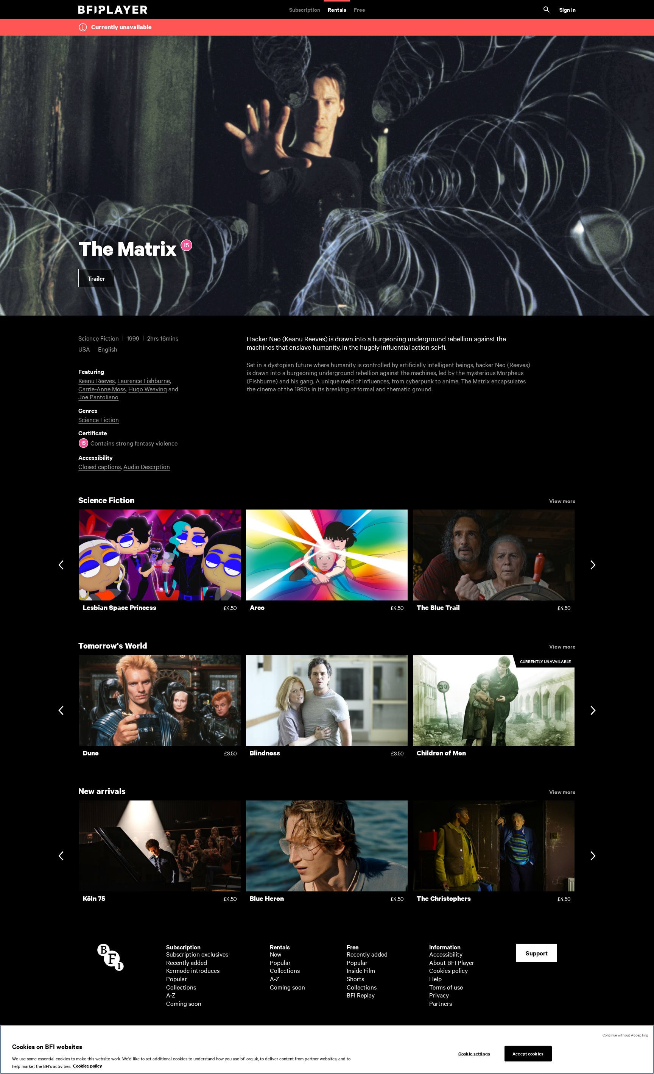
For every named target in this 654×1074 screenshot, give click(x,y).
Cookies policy (448, 970)
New (275, 954)
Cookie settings (474, 1053)
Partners (440, 1003)
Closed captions (99, 466)
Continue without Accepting (625, 1035)
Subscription (304, 9)
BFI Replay (361, 995)
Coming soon (183, 1003)
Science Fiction (98, 419)
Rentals (337, 9)
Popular (176, 978)
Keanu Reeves (96, 380)
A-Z (171, 995)
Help (435, 978)
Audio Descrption (146, 466)
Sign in (567, 9)
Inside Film (361, 970)
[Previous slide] (60, 565)
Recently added (186, 962)
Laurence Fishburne (143, 380)
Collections (181, 987)
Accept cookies (527, 1053)
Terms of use (446, 987)
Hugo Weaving (147, 389)
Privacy (439, 995)
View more (562, 500)
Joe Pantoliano (98, 396)
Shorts (355, 978)
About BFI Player (451, 962)
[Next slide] (593, 565)
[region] (327, 1049)
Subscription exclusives (197, 954)
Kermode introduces (193, 970)
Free (359, 9)
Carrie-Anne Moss (102, 389)
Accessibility (445, 954)
